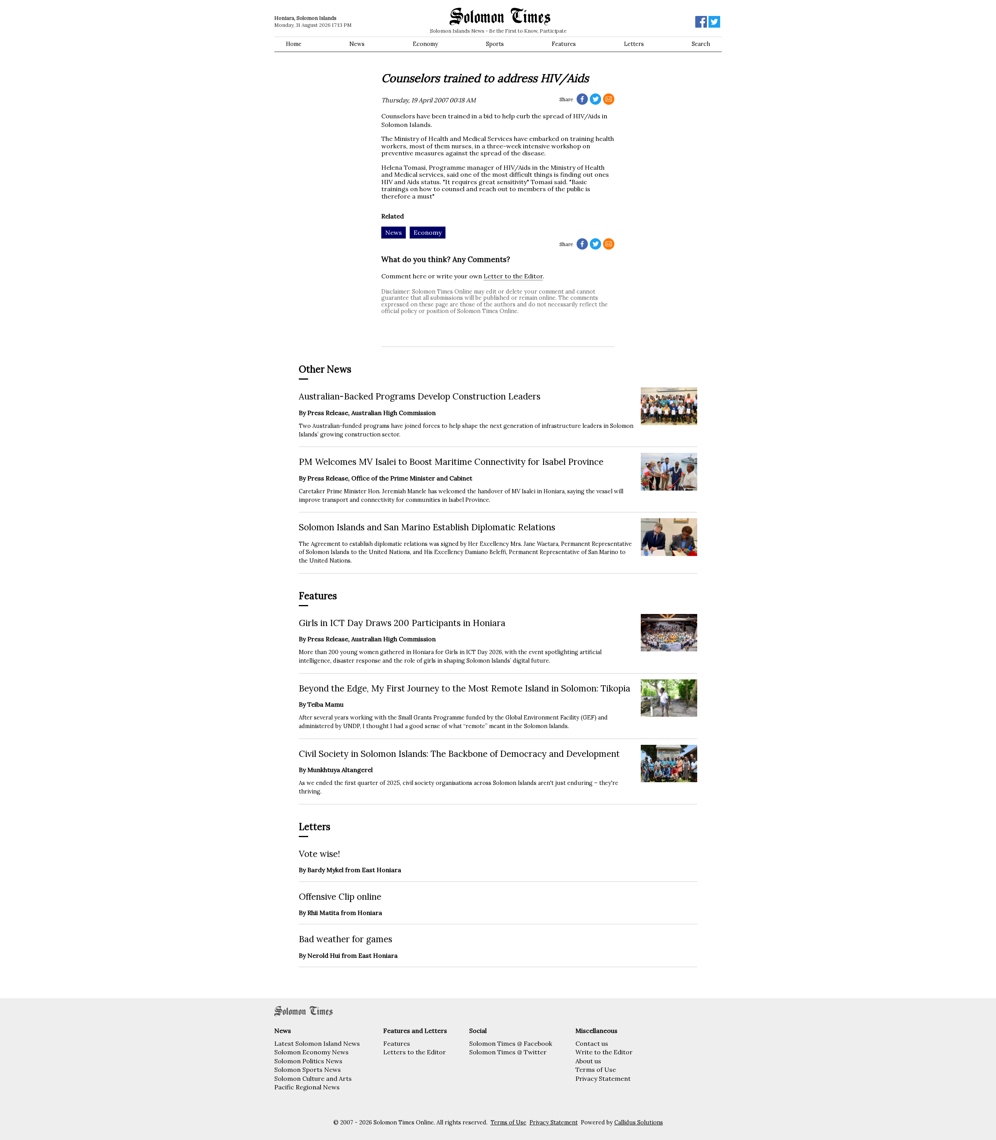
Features (564, 44)
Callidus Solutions (638, 1122)
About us (588, 1061)
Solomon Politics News (308, 1061)
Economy (425, 44)
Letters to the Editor (414, 1052)
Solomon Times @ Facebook (510, 1043)
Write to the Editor (604, 1052)
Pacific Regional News (307, 1087)
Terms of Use (595, 1069)
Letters (634, 44)
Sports (495, 44)
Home (294, 44)
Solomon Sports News (307, 1069)
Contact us (591, 1043)
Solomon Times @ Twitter (508, 1052)
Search (701, 44)
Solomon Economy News (311, 1052)
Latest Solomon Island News (317, 1043)
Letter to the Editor (513, 276)
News (357, 44)
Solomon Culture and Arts (313, 1078)
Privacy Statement (603, 1078)
